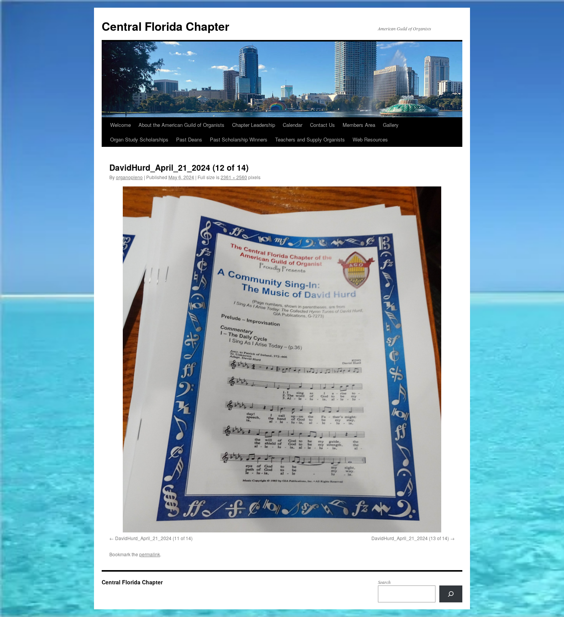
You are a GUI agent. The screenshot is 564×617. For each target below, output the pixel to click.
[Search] (450, 593)
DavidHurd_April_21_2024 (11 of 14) (154, 538)
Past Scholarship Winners (238, 139)
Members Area (359, 124)
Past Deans (189, 139)
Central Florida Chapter (165, 26)
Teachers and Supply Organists (310, 139)
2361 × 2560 (234, 177)
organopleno (129, 177)
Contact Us (322, 124)
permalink (149, 554)
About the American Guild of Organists (181, 124)
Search (384, 582)
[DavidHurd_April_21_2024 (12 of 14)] (282, 359)
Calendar (292, 124)
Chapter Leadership (253, 124)
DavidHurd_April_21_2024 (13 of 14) (410, 538)
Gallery (391, 124)
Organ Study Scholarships (139, 139)
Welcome (120, 124)
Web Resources (370, 139)
